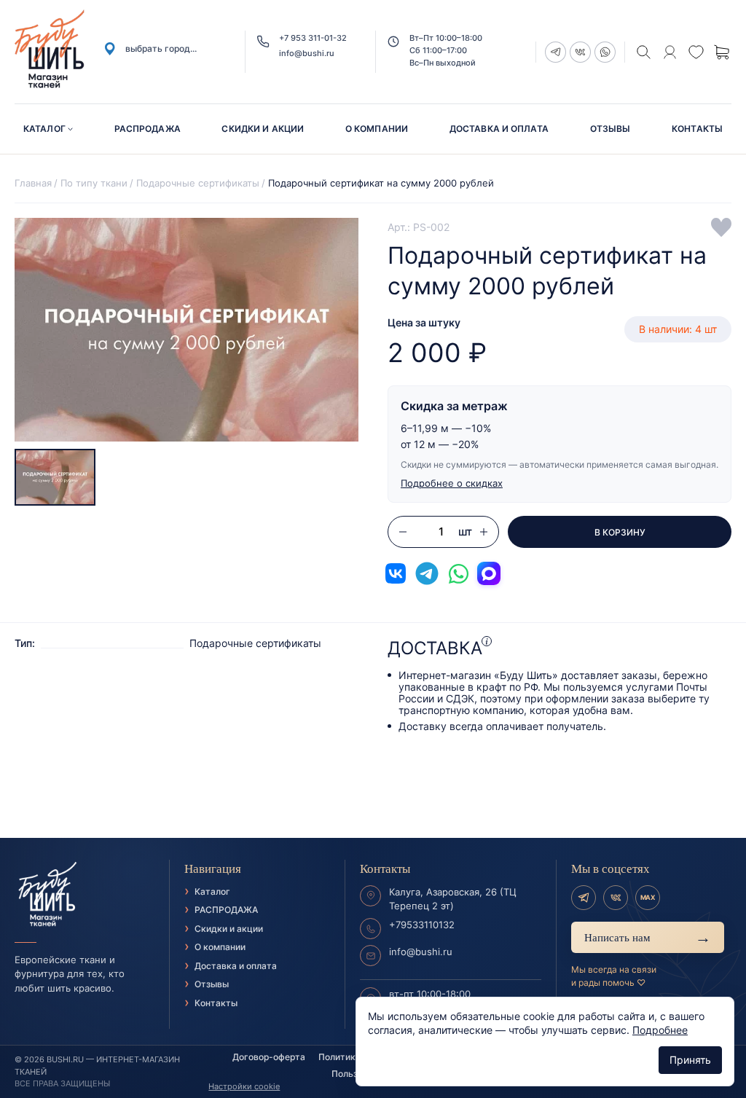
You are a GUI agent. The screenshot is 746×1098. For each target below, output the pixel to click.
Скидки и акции (262, 128)
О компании (376, 128)
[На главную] (84, 895)
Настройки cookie (244, 1086)
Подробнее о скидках (452, 483)
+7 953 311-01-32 (313, 38)
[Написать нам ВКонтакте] (395, 573)
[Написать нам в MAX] (488, 573)
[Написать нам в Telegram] (427, 573)
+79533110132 (422, 924)
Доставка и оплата (499, 128)
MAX (647, 897)
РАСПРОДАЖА (147, 128)
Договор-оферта (268, 1056)
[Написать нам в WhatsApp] (458, 573)
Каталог (44, 128)
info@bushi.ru (306, 53)
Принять (690, 1060)
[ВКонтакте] (615, 897)
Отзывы (610, 128)
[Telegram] (583, 897)
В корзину (619, 532)
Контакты (697, 128)
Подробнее (660, 1030)
